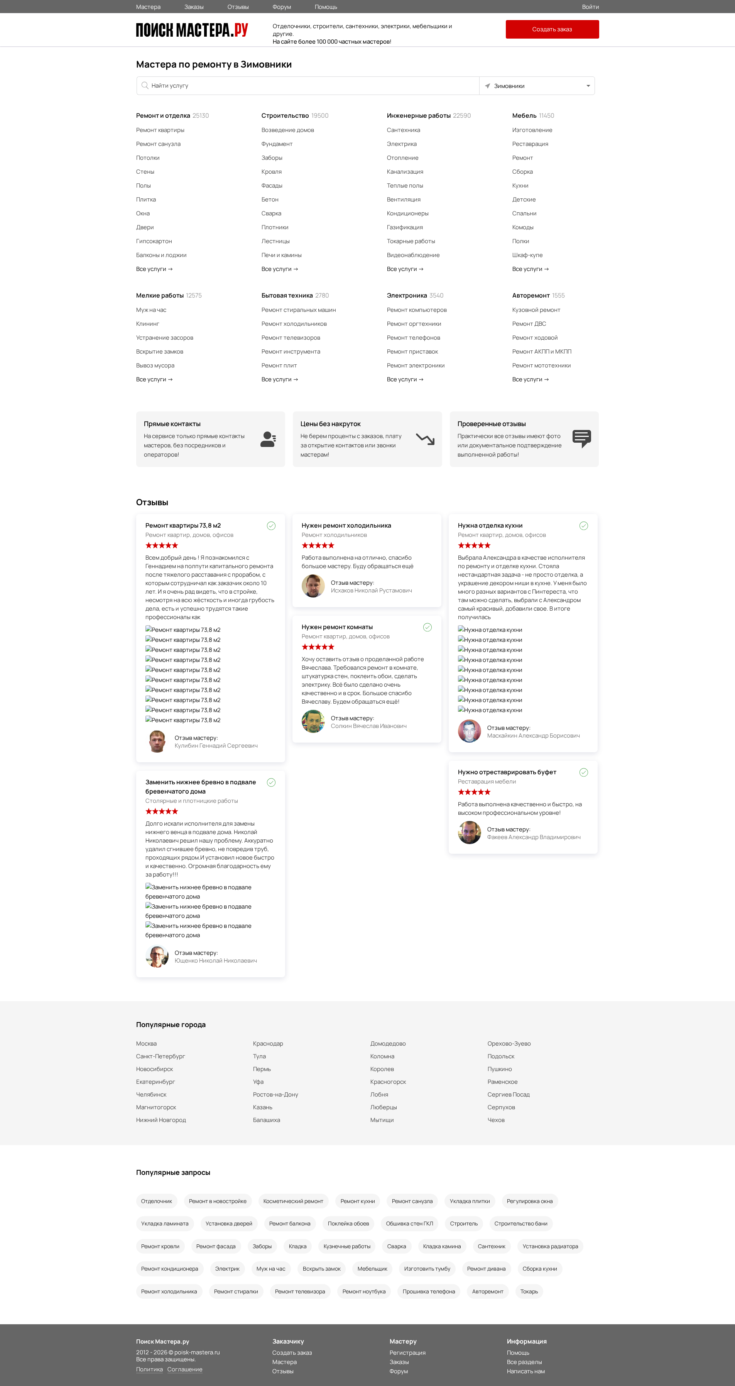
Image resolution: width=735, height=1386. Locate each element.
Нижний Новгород (161, 1120)
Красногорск (388, 1082)
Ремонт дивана (486, 1268)
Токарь (529, 1291)
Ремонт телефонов (413, 337)
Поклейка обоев (348, 1223)
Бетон (270, 199)
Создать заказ (552, 29)
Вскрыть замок (322, 1268)
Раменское (503, 1082)
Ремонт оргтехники (414, 324)
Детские (524, 199)
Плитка (146, 199)
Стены (145, 172)
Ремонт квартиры (160, 130)
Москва (146, 1043)
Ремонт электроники (416, 365)
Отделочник (156, 1201)
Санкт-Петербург (160, 1056)
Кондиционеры (408, 213)
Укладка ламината (165, 1223)
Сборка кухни (540, 1268)
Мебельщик (372, 1268)
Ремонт (522, 158)
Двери (145, 227)
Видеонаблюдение (413, 255)
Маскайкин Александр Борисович (533, 735)
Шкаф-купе (527, 255)
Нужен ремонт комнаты (337, 627)
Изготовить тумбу (427, 1268)
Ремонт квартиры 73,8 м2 (183, 525)
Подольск (501, 1056)
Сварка (271, 213)
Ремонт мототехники (541, 365)
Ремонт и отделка (172, 115)
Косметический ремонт (293, 1201)
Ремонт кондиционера (169, 1268)
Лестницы (276, 241)
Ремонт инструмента (291, 351)
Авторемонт (538, 295)
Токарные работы (411, 241)
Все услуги (154, 269)
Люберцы (383, 1107)
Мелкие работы (169, 295)
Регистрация (408, 1353)
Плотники (275, 227)
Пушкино (500, 1069)
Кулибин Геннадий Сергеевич (216, 745)
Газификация (405, 227)
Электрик (227, 1268)
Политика (149, 1369)
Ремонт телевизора (300, 1291)
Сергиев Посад (509, 1094)
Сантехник (491, 1246)
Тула (259, 1056)
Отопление (403, 158)
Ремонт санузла (158, 144)
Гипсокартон (154, 241)
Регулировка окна (530, 1201)
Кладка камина (442, 1246)
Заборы (272, 158)
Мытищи (382, 1120)
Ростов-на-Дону (275, 1094)
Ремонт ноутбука (364, 1291)
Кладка (298, 1246)
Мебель (533, 115)
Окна (143, 213)
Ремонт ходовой (535, 337)
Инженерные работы (429, 115)
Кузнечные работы (347, 1246)
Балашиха (266, 1120)
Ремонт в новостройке (218, 1201)
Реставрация (530, 144)
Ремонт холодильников (294, 324)
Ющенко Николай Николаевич (216, 960)
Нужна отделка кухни (490, 525)
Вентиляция (404, 199)
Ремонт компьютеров (417, 310)
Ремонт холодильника (169, 1291)
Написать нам (526, 1371)
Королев (382, 1069)
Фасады (272, 185)
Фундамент (277, 144)
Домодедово (388, 1043)
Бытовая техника (295, 295)
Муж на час (151, 310)
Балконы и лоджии (161, 255)
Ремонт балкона (290, 1223)
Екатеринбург (155, 1082)
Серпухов (501, 1107)
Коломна (382, 1056)
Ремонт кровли (160, 1246)
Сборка (522, 172)
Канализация (405, 172)
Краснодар (268, 1043)
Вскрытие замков (159, 351)
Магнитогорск (156, 1107)
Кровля (272, 172)
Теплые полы (405, 185)
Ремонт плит (279, 365)
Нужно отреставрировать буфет (507, 772)
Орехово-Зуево (509, 1043)
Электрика (402, 144)
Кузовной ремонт (536, 310)
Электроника (415, 295)
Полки (520, 241)
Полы (143, 185)
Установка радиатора (550, 1246)
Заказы (194, 6)
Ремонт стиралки (236, 1291)
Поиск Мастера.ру (162, 1341)
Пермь (262, 1069)
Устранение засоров (164, 337)
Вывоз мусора (155, 365)
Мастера (148, 6)
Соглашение (185, 1369)
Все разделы (524, 1362)
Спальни (524, 213)
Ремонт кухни (358, 1201)
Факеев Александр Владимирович (534, 837)
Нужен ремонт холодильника (346, 525)
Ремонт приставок (412, 351)
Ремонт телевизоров (291, 337)
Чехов (496, 1120)
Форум (282, 6)
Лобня (379, 1094)
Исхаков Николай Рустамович (371, 590)
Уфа (258, 1082)
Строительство (295, 115)
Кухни (520, 185)
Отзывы (238, 6)
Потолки (148, 158)
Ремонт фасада (216, 1246)
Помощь (326, 6)
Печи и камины (282, 255)
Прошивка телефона (429, 1291)
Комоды (523, 227)
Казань (262, 1107)
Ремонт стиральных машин (299, 310)
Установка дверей (229, 1223)
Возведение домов (288, 130)
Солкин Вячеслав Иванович (369, 726)
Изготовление (532, 130)
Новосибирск (154, 1069)
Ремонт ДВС (529, 324)
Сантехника (403, 130)
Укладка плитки (470, 1201)
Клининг (147, 324)
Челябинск (151, 1094)
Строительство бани (521, 1223)
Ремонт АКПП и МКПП (541, 351)
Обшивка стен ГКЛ (409, 1223)
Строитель (464, 1223)
